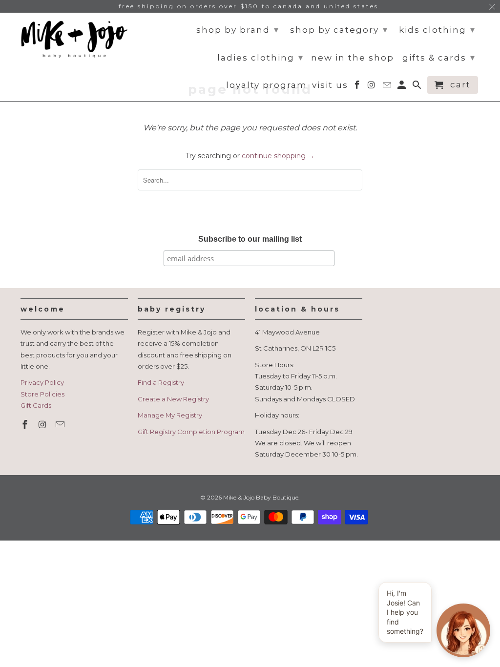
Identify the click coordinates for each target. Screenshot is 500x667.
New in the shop (352, 58)
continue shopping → (278, 155)
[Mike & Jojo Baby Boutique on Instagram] (43, 424)
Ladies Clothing (260, 57)
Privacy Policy (42, 382)
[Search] (418, 87)
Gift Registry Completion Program (191, 432)
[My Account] (402, 87)
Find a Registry (161, 382)
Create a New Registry (173, 399)
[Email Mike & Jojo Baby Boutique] (61, 424)
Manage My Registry (170, 415)
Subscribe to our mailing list (250, 239)
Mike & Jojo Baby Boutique (260, 497)
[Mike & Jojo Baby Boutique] (74, 39)
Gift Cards (36, 405)
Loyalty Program (266, 85)
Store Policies (42, 394)
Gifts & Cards (439, 57)
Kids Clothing (437, 29)
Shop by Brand (237, 29)
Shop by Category (339, 29)
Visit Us (330, 85)
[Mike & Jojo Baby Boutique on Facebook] (26, 424)
